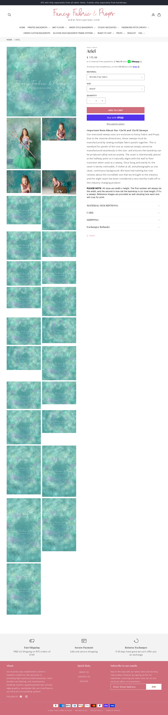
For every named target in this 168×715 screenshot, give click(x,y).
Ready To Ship (104, 33)
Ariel (17, 39)
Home (9, 39)
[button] (9, 15)
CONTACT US (84, 676)
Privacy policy (96, 710)
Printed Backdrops (37, 27)
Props (119, 33)
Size (89, 83)
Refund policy (81, 710)
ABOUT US (84, 672)
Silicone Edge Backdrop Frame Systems (73, 33)
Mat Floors (58, 27)
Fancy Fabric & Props (63, 710)
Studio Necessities (107, 27)
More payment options (116, 124)
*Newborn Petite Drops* (134, 27)
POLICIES (84, 681)
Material (91, 72)
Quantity (92, 95)
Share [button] (92, 235)
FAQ (140, 33)
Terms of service (113, 710)
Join (154, 687)
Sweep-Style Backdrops (81, 27)
